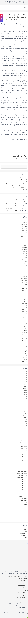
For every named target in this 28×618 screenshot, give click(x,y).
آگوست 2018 (24, 323)
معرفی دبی (24, 458)
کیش (26, 427)
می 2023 (25, 263)
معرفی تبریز (24, 452)
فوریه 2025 (24, 230)
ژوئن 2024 (24, 240)
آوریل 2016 (24, 359)
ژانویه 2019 (24, 319)
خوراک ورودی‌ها (23, 533)
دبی (26, 413)
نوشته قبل (14, 147)
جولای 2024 (24, 238)
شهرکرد (25, 421)
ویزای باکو (24, 510)
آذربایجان (25, 371)
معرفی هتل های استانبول (22, 475)
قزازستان (25, 425)
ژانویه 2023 (24, 272)
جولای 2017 (24, 334)
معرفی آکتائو (24, 435)
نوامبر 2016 (24, 344)
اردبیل (25, 384)
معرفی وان (24, 498)
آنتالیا (26, 377)
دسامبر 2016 (24, 342)
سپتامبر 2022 (24, 278)
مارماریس (24, 431)
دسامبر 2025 (24, 220)
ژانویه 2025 (24, 232)
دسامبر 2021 (24, 296)
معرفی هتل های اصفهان (22, 477)
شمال (25, 419)
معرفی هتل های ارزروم (22, 473)
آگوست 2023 (24, 257)
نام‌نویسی (25, 529)
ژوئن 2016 (24, 355)
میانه (26, 502)
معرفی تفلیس (24, 456)
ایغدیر (25, 398)
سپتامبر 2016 (24, 348)
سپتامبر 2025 (24, 224)
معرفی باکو (24, 450)
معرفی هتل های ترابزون (22, 483)
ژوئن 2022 (24, 284)
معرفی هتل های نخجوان (22, 494)
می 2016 (25, 357)
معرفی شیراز (24, 462)
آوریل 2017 (24, 338)
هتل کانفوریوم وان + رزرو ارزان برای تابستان (13, 203)
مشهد (25, 433)
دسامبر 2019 (24, 315)
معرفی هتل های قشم (22, 487)
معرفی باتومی (24, 448)
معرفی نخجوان (24, 469)
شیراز (25, 423)
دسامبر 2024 (24, 234)
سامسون (25, 415)
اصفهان (25, 394)
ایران (26, 396)
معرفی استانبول (23, 442)
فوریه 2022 (24, 292)
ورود (26, 531)
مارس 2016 (24, 361)
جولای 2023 (24, 259)
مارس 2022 (24, 290)
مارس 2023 (24, 267)
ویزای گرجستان (23, 516)
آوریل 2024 (24, 245)
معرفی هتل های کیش (22, 489)
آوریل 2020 (24, 307)
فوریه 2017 (24, 340)
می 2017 (25, 336)
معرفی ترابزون (23, 454)
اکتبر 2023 (25, 253)
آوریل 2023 (24, 265)
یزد (26, 518)
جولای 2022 (24, 282)
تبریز (26, 404)
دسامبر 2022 (24, 274)
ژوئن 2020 (24, 303)
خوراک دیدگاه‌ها (23, 535)
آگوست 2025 (24, 226)
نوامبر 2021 (24, 299)
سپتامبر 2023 (24, 255)
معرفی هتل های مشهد (22, 491)
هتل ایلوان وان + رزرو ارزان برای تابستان (10, 205)
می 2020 (25, 305)
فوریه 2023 (24, 270)
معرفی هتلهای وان (23, 496)
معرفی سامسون (23, 460)
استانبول (25, 392)
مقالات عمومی (24, 500)
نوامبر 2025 (24, 222)
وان (26, 506)
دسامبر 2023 (24, 249)
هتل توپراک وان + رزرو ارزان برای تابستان (10, 210)
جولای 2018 (24, 326)
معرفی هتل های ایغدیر (22, 479)
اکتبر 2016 (25, 346)
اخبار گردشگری (14, 19)
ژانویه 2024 (24, 247)
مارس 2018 (24, 328)
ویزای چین (24, 512)
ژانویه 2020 (24, 313)
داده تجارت (26, 613)
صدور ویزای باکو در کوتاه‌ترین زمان (20, 177)
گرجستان (25, 429)
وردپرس (25, 537)
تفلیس (25, 411)
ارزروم (25, 386)
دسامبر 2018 (24, 321)
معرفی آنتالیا (24, 437)
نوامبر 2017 (24, 332)
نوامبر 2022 (24, 276)
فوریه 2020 (24, 311)
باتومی (25, 400)
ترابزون (25, 406)
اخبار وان (25, 381)
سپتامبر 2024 (24, 236)
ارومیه (25, 390)
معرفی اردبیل (24, 440)
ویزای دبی (24, 514)
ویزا (26, 508)
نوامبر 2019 (24, 317)
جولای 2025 (24, 228)
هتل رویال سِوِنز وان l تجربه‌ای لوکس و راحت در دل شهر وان (14, 183)
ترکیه (25, 408)
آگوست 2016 (24, 351)
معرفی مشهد (24, 467)
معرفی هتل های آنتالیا (22, 471)
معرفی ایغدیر (24, 446)
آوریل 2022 (24, 288)
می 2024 (25, 243)
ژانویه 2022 (24, 294)
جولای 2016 (24, 353)
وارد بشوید (15, 158)
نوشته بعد (14, 150)
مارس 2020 (24, 309)
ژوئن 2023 (24, 261)
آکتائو (26, 373)
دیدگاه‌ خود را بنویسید (22, 19)
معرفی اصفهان (24, 444)
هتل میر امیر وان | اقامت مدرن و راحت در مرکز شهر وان (15, 185)
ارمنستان (25, 388)
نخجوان (25, 504)
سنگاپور (25, 417)
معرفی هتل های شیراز (22, 485)
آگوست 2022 (24, 280)
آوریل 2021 (24, 301)
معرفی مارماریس (23, 464)
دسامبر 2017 (24, 330)
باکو (26, 402)
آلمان (26, 375)
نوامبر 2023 (24, 251)
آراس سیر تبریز (13, 7)
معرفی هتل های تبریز (22, 481)
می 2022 (25, 286)
